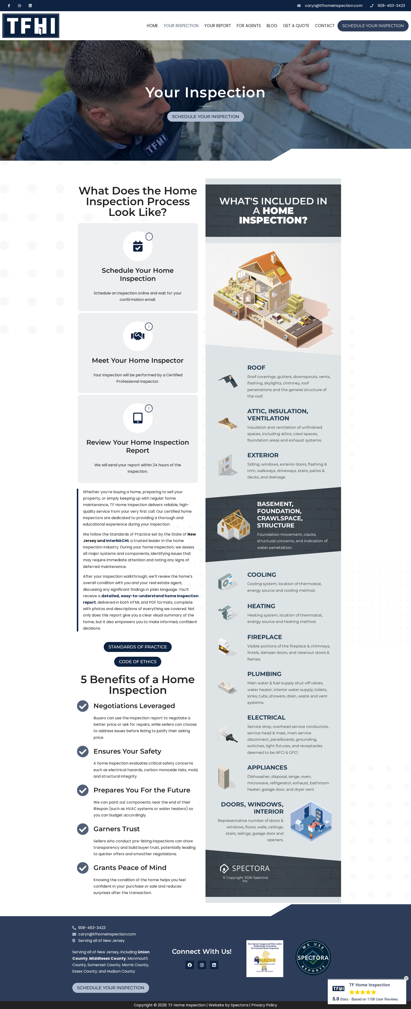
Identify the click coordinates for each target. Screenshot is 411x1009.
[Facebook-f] (9, 5)
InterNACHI (117, 540)
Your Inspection (181, 26)
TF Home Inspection (187, 1005)
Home (152, 26)
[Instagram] (19, 5)
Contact (325, 26)
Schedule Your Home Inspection (138, 275)
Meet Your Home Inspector (138, 360)
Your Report (217, 26)
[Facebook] (190, 965)
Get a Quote (296, 26)
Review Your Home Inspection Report (137, 446)
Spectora (239, 1005)
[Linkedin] (30, 5)
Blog (272, 26)
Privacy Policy (264, 1005)
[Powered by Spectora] (313, 974)
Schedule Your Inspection (373, 25)
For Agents (249, 26)
